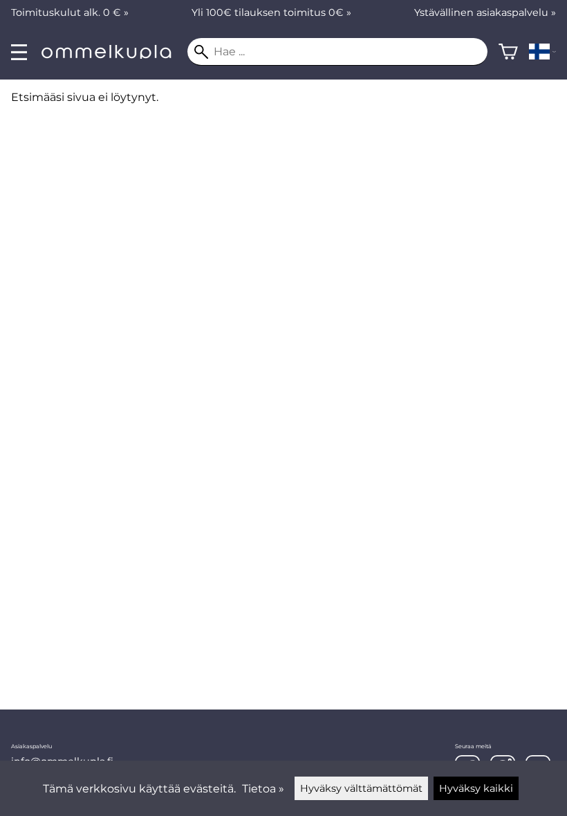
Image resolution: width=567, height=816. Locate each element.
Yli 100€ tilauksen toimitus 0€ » (271, 12)
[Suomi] (542, 51)
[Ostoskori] (508, 51)
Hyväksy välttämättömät (361, 788)
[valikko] (19, 52)
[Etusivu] (112, 55)
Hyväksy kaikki (476, 788)
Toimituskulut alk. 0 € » (70, 12)
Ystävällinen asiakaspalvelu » (485, 12)
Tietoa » (263, 788)
